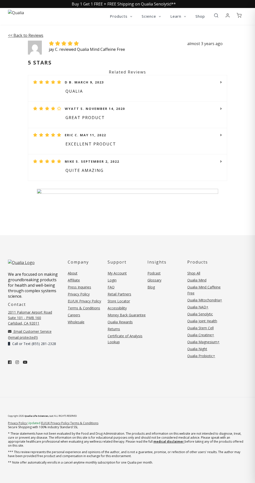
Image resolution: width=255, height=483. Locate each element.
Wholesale (76, 322)
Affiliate (74, 280)
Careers (74, 315)
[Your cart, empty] (239, 15)
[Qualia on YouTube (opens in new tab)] (25, 362)
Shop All (193, 273)
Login (112, 280)
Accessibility (117, 308)
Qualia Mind (196, 280)
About (72, 273)
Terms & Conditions (84, 308)
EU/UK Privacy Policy (84, 301)
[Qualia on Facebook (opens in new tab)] (9, 362)
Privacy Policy (79, 294)
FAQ (111, 287)
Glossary (154, 280)
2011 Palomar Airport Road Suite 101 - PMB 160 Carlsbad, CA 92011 (30, 318)
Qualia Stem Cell (200, 328)
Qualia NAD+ (197, 307)
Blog (151, 287)
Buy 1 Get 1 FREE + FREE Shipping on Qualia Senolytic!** (124, 4)
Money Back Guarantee (127, 315)
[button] (216, 15)
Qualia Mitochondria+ (204, 300)
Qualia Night (197, 348)
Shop (200, 16)
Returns (114, 329)
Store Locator (119, 301)
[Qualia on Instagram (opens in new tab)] (17, 362)
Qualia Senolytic (200, 314)
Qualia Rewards (120, 322)
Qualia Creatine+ (200, 335)
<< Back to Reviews (25, 35)
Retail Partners (119, 294)
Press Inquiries (79, 287)
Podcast (154, 273)
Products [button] (119, 16)
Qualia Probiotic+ (201, 355)
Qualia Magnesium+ (203, 342)
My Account (117, 273)
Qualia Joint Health (202, 321)
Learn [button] (176, 16)
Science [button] (149, 16)
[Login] (227, 15)
